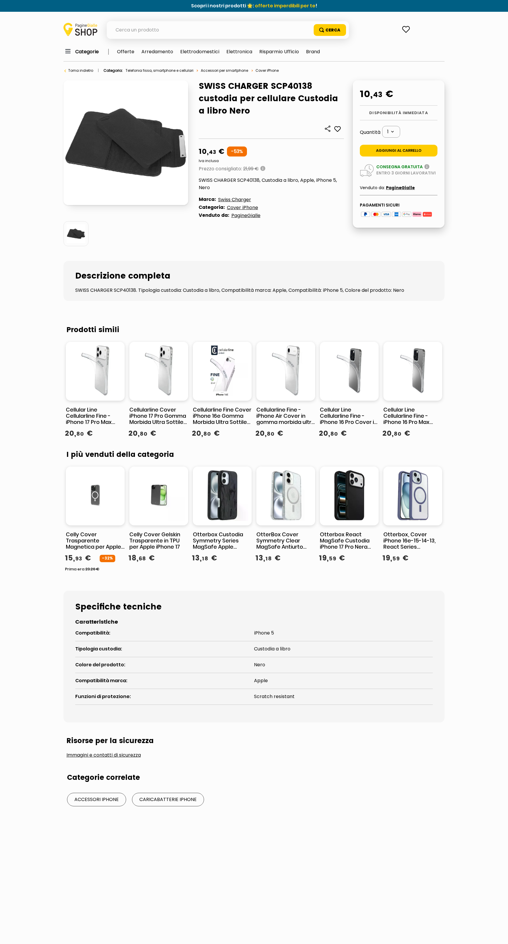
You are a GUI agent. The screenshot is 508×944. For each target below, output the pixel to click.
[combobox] (228, 30)
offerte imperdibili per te (285, 5)
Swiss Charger (234, 199)
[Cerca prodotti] (330, 30)
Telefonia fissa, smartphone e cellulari (159, 70)
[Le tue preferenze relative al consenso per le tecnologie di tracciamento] (497, 933)
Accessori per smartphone (224, 70)
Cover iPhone (267, 70)
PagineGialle (245, 215)
